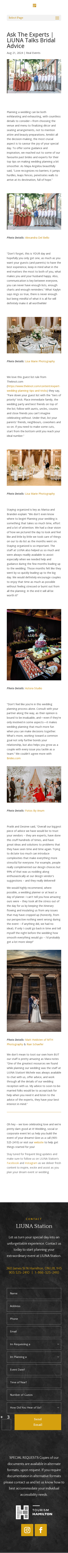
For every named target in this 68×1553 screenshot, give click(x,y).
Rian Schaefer (35, 1044)
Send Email (37, 1422)
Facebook (13, 1163)
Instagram (31, 1163)
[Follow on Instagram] (27, 1530)
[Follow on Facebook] (41, 1530)
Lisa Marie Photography (40, 361)
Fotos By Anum (34, 810)
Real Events (33, 53)
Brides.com (14, 758)
